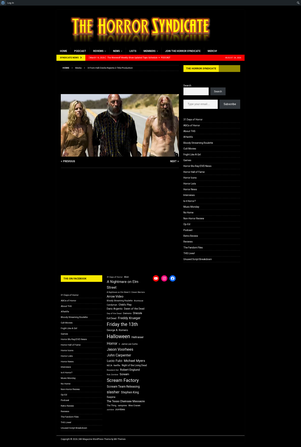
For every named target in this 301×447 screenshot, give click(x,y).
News (116, 51)
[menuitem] (3, 3)
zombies (120, 409)
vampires (122, 405)
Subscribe (230, 104)
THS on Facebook (74, 278)
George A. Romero (117, 330)
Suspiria (111, 397)
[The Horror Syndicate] (139, 45)
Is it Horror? (189, 201)
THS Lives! (189, 253)
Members (150, 51)
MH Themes (120, 439)
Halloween (118, 336)
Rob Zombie (112, 374)
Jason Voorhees (120, 349)
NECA (109, 365)
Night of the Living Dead (134, 365)
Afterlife (188, 137)
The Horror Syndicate (201, 68)
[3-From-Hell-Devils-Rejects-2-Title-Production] (120, 154)
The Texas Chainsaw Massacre (126, 401)
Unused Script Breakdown (197, 259)
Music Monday (191, 206)
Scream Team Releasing (123, 386)
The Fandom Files (193, 247)
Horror (112, 343)
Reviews (98, 51)
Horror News (190, 189)
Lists (132, 51)
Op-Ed (186, 224)
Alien (126, 277)
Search (187, 85)
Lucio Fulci (114, 361)
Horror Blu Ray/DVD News (197, 166)
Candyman (112, 305)
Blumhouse (138, 301)
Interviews (189, 195)
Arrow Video (115, 296)
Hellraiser (138, 337)
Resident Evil (113, 370)
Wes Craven (134, 405)
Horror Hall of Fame (194, 172)
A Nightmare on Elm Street (122, 285)
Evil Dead (111, 318)
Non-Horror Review (193, 218)
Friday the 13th (122, 324)
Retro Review (190, 235)
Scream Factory (123, 380)
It (119, 344)
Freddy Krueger (129, 318)
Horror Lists (189, 183)
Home (63, 51)
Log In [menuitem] (10, 2)
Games (187, 160)
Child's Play (125, 304)
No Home (188, 212)
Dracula (137, 313)
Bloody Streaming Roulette (198, 142)
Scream (124, 374)
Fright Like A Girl (192, 154)
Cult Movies (189, 148)
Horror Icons (190, 177)
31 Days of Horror (193, 119)
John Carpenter (119, 355)
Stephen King (130, 392)
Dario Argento (115, 308)
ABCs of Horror (191, 125)
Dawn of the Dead (134, 308)
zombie (110, 410)
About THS (189, 131)
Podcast (80, 51)
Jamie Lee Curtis (129, 344)
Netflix (117, 365)
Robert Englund (130, 369)
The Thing (111, 405)
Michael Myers (134, 361)
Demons (127, 313)
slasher (113, 392)
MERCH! (212, 51)
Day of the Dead (114, 313)
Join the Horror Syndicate (182, 51)
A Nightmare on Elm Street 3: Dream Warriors (126, 292)
